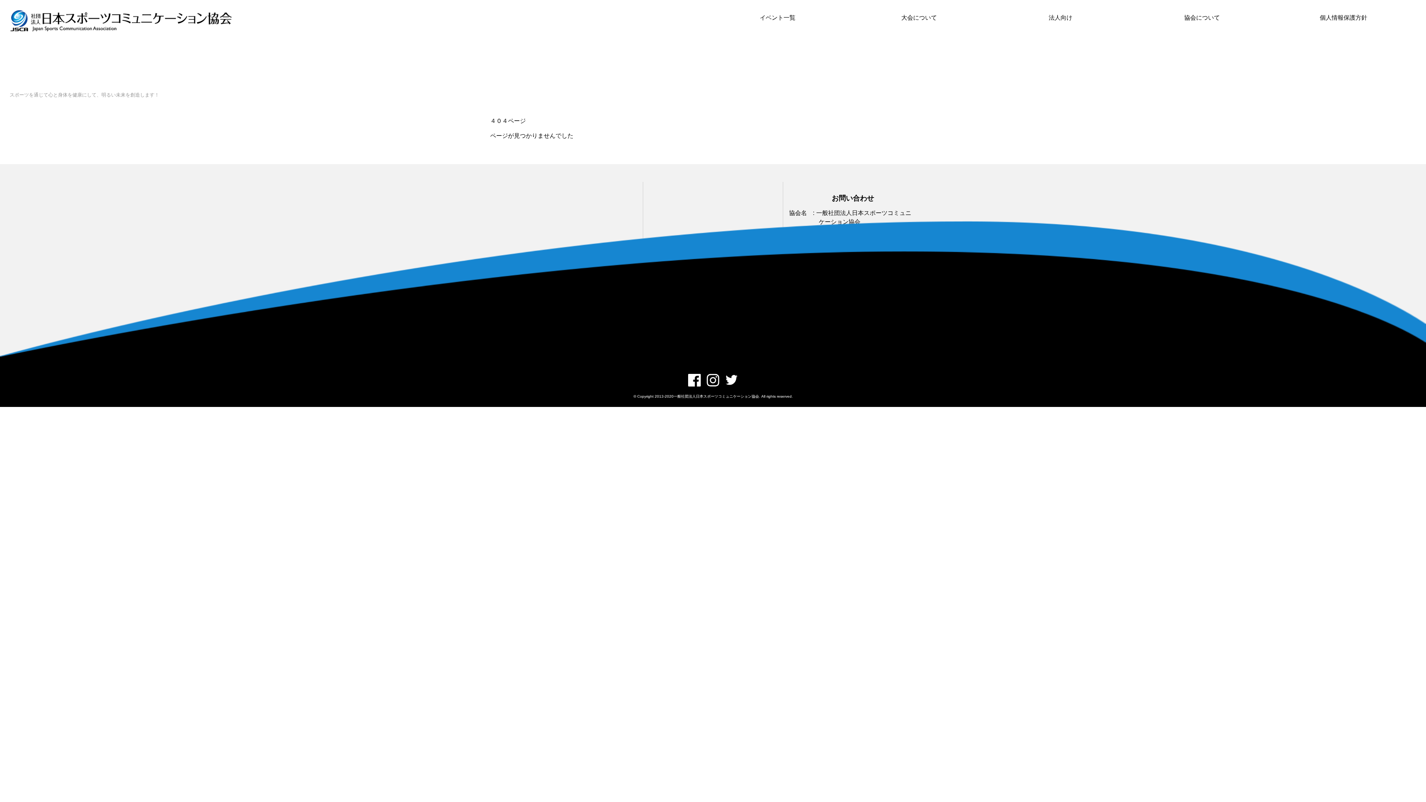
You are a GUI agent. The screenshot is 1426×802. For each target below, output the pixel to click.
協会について (1202, 17)
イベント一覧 (777, 17)
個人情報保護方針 (1343, 17)
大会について (919, 17)
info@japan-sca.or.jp (843, 282)
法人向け (1060, 17)
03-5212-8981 (834, 261)
